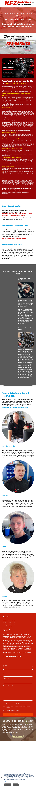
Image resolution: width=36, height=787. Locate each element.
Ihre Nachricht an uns (8, 685)
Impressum (6, 781)
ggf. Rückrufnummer (7, 678)
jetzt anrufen (6, 630)
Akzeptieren (7, 785)
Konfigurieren (15, 781)
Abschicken (18, 714)
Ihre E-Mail (5, 672)
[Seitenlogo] (18, 3)
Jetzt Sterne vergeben (18, 736)
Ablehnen (15, 785)
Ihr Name (5, 665)
